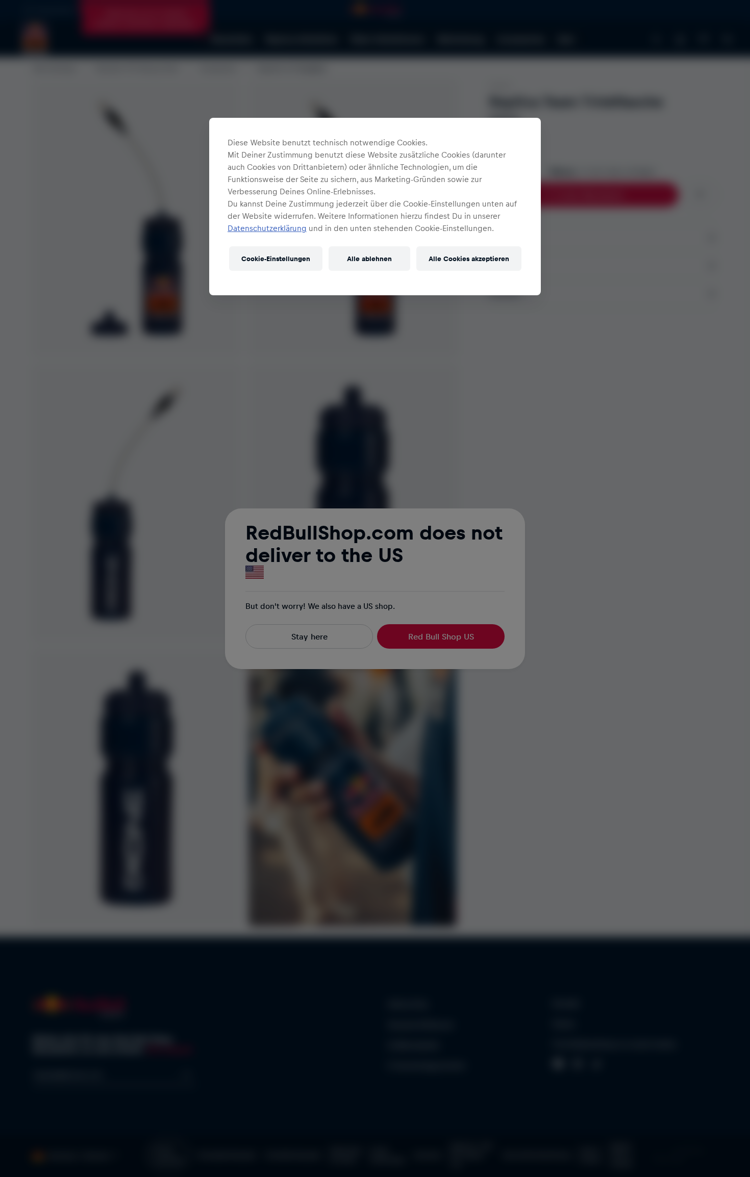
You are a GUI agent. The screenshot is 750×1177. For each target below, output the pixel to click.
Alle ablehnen (369, 258)
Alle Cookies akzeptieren (469, 258)
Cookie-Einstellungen (275, 258)
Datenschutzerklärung (267, 228)
